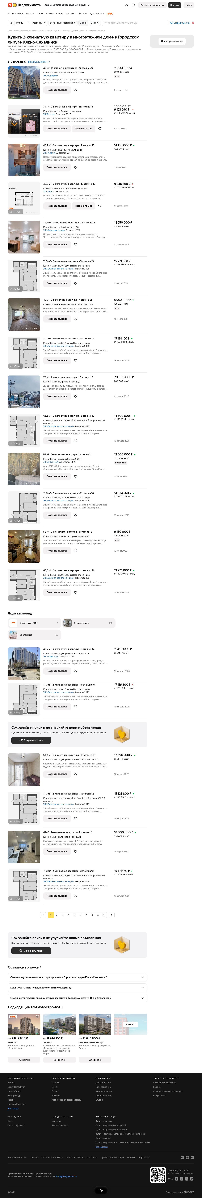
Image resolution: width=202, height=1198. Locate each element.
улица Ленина (67, 459)
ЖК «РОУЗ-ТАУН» (51, 462)
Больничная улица (70, 150)
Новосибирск (14, 1091)
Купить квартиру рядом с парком (111, 1129)
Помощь (131, 1157)
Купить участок (103, 1138)
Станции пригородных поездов (168, 1091)
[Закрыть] (193, 23)
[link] (189, 5)
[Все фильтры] (11, 23)
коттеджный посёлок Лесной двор (77, 420)
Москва (11, 1082)
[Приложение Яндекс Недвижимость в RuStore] (191, 1178)
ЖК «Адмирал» (50, 75)
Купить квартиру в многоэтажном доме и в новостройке (123, 1142)
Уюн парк (47, 191)
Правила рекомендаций (112, 1157)
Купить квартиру (104, 1121)
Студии (99, 1100)
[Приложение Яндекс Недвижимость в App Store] (176, 1178)
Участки (55, 1082)
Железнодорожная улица (73, 536)
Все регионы (159, 1095)
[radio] (57, 915)
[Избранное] (126, 5)
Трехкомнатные (103, 1087)
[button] (133, 5)
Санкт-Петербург (16, 1087)
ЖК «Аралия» (49, 153)
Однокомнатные (103, 1095)
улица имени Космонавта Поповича (78, 759)
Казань (11, 1100)
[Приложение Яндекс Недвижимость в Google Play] (181, 1178)
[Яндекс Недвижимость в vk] (182, 1157)
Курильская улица (69, 72)
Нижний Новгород (17, 1104)
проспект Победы (69, 382)
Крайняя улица (68, 227)
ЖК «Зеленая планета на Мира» (58, 269)
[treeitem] (16, 13)
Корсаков (56, 1121)
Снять (10, 1121)
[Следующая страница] (111, 915)
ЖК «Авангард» (50, 656)
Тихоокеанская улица (71, 111)
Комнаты (56, 1095)
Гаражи (55, 1091)
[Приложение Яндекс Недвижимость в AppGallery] (186, 1178)
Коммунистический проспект (75, 304)
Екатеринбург (14, 1095)
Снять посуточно (16, 1125)
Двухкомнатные (103, 1082)
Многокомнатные (104, 1091)
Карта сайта (144, 1157)
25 (104, 915)
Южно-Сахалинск (51, 72)
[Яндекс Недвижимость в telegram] (192, 1157)
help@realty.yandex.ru (66, 1176)
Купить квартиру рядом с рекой (111, 1125)
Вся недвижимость (17, 1157)
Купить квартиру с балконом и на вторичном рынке (120, 1134)
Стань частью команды (53, 1157)
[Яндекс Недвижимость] (24, 5)
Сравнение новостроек (164, 1082)
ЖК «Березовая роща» (54, 230)
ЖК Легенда (49, 114)
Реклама (34, 1157)
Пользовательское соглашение (82, 1157)
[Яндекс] (189, 1192)
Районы (157, 1087)
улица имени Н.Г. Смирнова (74, 653)
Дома (54, 1087)
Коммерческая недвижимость (66, 1100)
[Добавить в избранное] (75, 90)
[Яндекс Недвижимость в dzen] (187, 1157)
